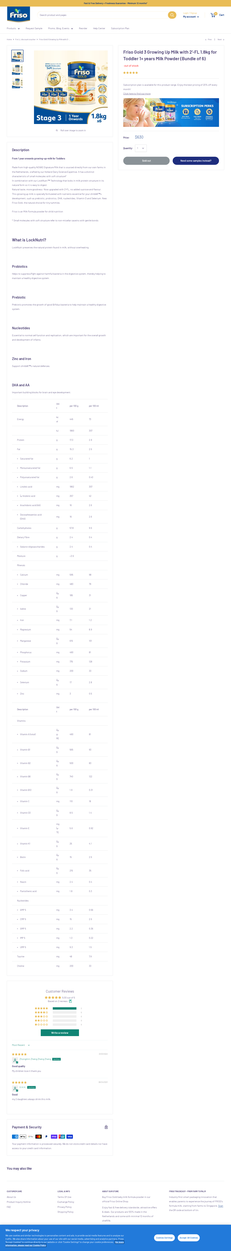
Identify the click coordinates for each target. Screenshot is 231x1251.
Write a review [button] (59, 1032)
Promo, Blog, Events (58, 28)
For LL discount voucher (25, 39)
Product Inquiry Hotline (18, 1201)
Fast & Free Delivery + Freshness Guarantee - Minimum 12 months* (115, 3)
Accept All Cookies (189, 1237)
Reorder (83, 28)
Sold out (146, 160)
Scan (220, 1205)
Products (11, 28)
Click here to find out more (137, 93)
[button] (130, 72)
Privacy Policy (64, 1206)
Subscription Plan (120, 28)
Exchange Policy (65, 1201)
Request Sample (34, 28)
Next (220, 39)
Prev (210, 39)
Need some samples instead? (195, 160)
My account (189, 16)
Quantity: (128, 148)
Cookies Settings (164, 1237)
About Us (11, 1197)
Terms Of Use (64, 1197)
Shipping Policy (65, 1211)
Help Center (99, 28)
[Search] (172, 15)
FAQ (9, 1206)
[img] (19, 1054)
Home (9, 39)
